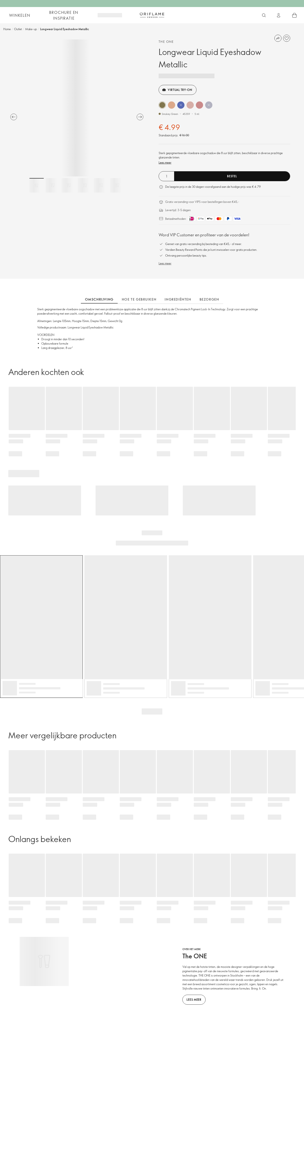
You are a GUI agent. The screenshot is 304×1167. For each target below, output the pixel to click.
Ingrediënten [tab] (178, 299)
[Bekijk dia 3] (69, 185)
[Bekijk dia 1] (36, 185)
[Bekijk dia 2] (52, 185)
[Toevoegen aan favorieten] (286, 38)
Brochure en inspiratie (63, 15)
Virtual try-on (180, 90)
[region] (76, 107)
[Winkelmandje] (294, 15)
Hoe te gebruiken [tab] (139, 299)
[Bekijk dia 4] (85, 185)
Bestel (232, 176)
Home (7, 29)
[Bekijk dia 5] (101, 185)
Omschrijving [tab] (99, 299)
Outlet (18, 29)
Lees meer (165, 162)
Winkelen (19, 15)
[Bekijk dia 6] (117, 185)
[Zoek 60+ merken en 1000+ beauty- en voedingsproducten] (264, 15)
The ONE (166, 42)
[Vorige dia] (13, 117)
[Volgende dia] (140, 117)
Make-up (31, 29)
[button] (162, 105)
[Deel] (277, 38)
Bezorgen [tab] (209, 299)
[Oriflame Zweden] (152, 15)
